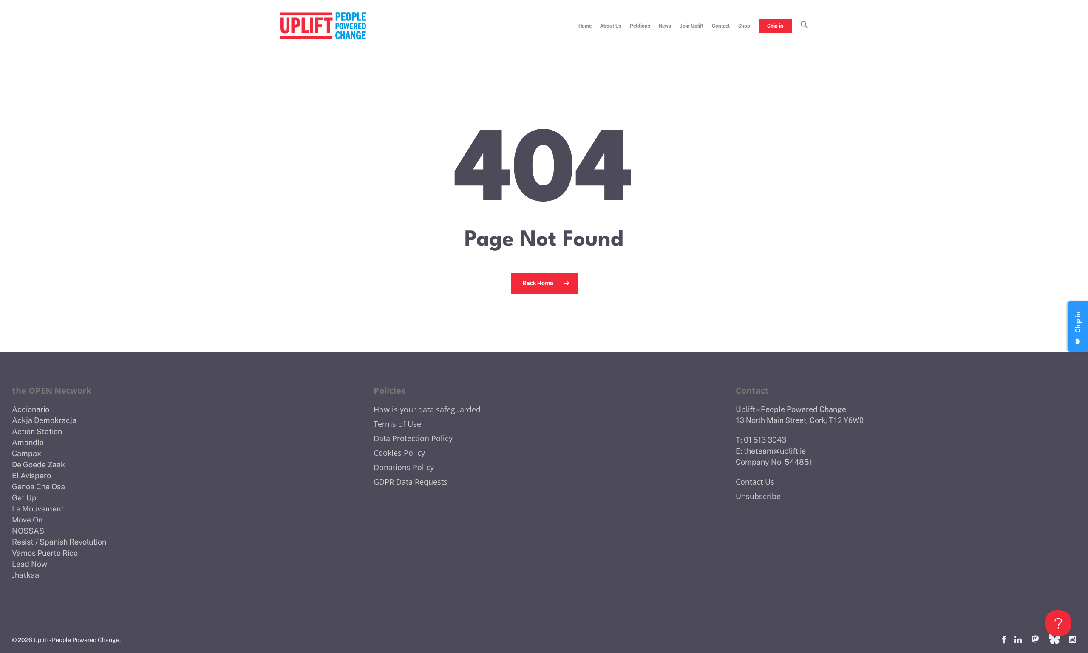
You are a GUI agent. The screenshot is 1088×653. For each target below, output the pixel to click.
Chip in (775, 26)
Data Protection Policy (413, 438)
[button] (804, 25)
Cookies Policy (399, 453)
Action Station (37, 431)
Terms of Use (397, 424)
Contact (721, 26)
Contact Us (755, 482)
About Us (610, 26)
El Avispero (31, 475)
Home (585, 26)
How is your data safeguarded (427, 409)
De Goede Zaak (38, 464)
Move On (27, 519)
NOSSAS (28, 530)
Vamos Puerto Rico (45, 552)
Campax (26, 453)
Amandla (28, 442)
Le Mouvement (38, 508)
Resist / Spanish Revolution (59, 541)
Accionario (30, 409)
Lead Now (29, 563)
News (665, 26)
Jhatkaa (25, 575)
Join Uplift (691, 26)
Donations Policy (404, 467)
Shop (744, 26)
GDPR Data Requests (411, 482)
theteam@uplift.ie (775, 450)
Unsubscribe (758, 496)
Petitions (640, 26)
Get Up (24, 497)
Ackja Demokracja (44, 420)
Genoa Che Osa (38, 486)
